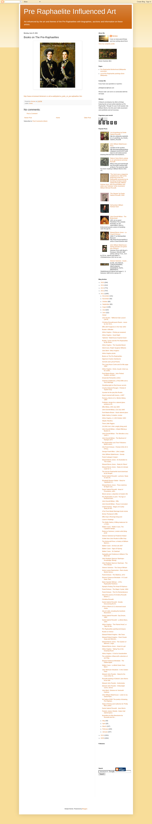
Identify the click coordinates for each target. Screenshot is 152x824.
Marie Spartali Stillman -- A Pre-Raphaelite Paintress (112, 583)
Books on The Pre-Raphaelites (112, 356)
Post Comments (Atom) (40, 121)
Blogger (84, 809)
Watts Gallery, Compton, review (112, 415)
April (104, 723)
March (104, 726)
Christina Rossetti (108, 599)
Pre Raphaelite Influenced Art (70, 11)
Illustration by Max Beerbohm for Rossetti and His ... (112, 716)
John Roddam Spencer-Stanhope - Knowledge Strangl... (113, 559)
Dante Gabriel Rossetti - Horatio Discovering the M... (112, 603)
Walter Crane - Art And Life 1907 (112, 546)
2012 (102, 291)
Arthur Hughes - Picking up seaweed (114, 332)
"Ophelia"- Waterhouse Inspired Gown (114, 338)
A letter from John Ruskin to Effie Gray (114, 538)
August (104, 307)
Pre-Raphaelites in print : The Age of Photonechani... (113, 497)
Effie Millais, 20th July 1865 (111, 407)
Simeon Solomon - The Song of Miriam (114, 567)
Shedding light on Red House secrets (114, 385)
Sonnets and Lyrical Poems (111, 362)
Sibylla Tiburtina (107, 421)
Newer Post (28, 118)
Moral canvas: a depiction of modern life (115, 494)
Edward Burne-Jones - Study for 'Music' (114, 464)
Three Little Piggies (108, 423)
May (103, 721)
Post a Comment (32, 113)
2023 (102, 282)
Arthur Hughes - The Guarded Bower (114, 345)
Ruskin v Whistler (107, 329)
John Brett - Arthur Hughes (110, 350)
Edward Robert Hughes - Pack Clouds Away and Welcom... (114, 638)
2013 (102, 288)
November (105, 299)
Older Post (87, 118)
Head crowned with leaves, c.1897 (113, 395)
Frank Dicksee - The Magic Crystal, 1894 (115, 589)
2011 (102, 293)
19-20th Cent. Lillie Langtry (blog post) (114, 426)
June (104, 312)
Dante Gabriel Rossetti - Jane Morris (114, 708)
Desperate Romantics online (111, 378)
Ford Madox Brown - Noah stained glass (115, 412)
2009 (102, 738)
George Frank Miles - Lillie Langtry (113, 451)
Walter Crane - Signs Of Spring (112, 548)
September (106, 304)
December (105, 296)
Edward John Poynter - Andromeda (113, 683)
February (105, 729)
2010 (102, 735)
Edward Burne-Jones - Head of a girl (114, 646)
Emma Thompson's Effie (110, 514)
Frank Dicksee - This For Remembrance (115, 592)
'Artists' (104, 315)
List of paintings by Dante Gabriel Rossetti (118, 133)
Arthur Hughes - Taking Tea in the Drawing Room (113, 650)
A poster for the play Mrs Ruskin (112, 392)
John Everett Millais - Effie (110, 501)
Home (58, 118)
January (105, 732)
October (105, 301)
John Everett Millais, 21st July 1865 (113, 410)
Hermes (115, 36)
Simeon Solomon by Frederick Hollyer (114, 536)
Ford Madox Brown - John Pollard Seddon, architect (113, 374)
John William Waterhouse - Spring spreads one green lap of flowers (118, 246)
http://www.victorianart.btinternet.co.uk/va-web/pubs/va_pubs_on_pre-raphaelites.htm (53, 96)
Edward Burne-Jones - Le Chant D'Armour (118, 233)
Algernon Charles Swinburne (111, 359)
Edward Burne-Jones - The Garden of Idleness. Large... (114, 642)
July (103, 310)
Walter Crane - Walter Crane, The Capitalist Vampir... (113, 527)
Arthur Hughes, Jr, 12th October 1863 (114, 418)
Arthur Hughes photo (109, 353)
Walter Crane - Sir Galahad (111, 551)
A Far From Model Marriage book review (115, 511)
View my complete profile (107, 44)
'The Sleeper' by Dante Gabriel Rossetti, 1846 (117, 194)
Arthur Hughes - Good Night (111, 335)
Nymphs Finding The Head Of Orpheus (114, 586)
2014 (102, 285)
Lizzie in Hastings (108, 519)
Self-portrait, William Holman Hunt (116, 206)
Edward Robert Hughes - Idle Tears (113, 634)
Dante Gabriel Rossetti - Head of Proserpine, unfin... (112, 490)
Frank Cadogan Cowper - (110, 457)
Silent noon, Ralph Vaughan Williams (114, 348)
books (31, 103)
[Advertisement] (109, 788)
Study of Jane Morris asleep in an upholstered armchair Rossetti (119, 160)
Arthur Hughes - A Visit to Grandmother (114, 653)
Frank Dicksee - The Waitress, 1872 (113, 575)
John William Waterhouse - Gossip (113, 454)
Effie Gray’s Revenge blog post (112, 517)
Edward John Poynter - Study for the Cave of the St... (113, 675)
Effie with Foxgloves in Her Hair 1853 (114, 327)
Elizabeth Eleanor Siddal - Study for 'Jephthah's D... (113, 481)
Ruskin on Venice (107, 632)
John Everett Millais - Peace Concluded (115, 504)
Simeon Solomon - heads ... (119, 261)
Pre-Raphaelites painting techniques (114, 629)
